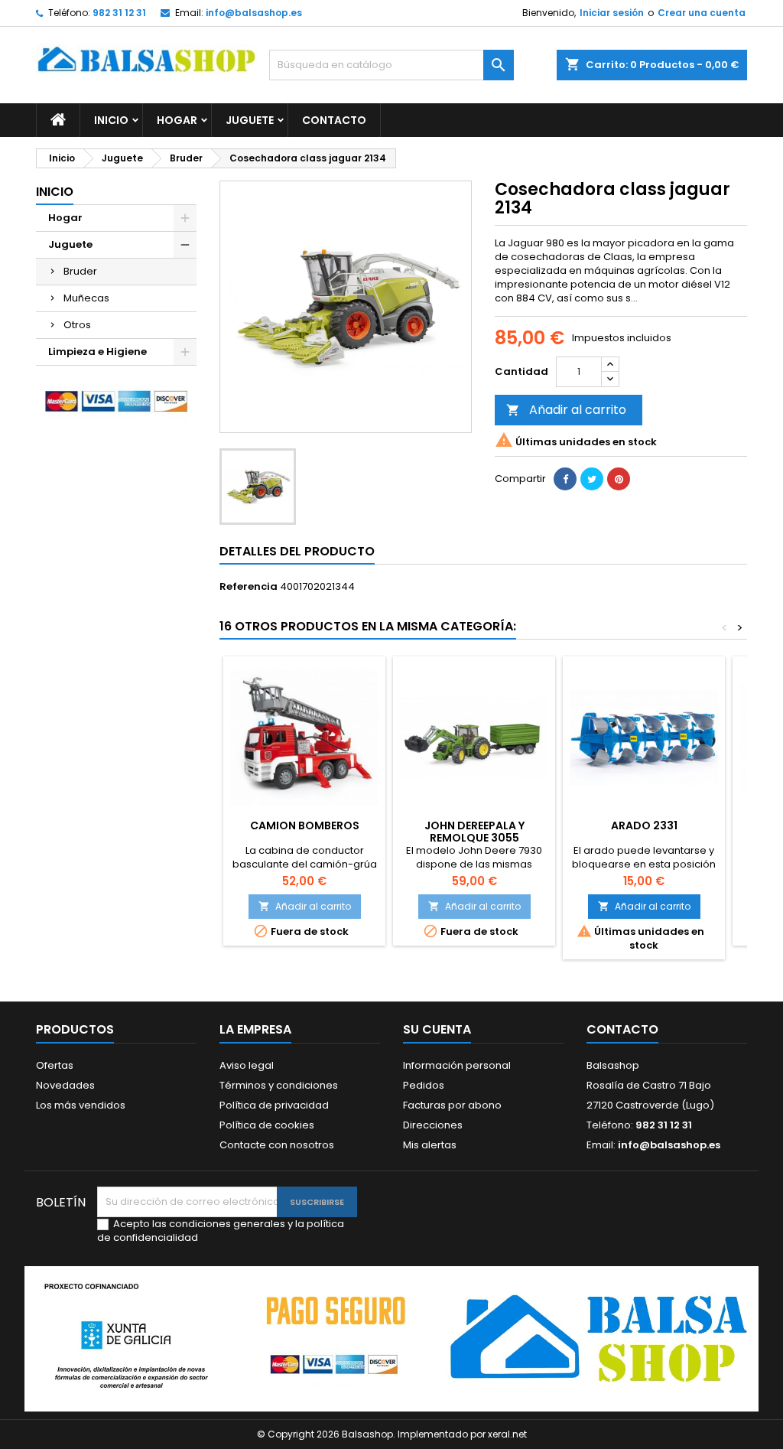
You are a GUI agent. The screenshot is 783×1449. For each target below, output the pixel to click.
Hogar (177, 120)
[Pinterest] (618, 478)
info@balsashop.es (254, 12)
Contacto (334, 120)
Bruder (80, 271)
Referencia (248, 587)
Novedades (65, 1085)
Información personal (457, 1065)
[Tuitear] (591, 478)
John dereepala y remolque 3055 (474, 831)
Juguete (250, 120)
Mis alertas (429, 1145)
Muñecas (86, 298)
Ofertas (54, 1065)
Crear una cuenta (702, 12)
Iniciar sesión (612, 12)
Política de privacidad (274, 1105)
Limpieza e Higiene (97, 351)
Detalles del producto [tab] (297, 551)
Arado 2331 (644, 825)
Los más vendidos (80, 1105)
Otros (77, 324)
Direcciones (433, 1125)
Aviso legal (246, 1065)
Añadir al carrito (566, 409)
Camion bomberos (304, 825)
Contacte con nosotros (276, 1145)
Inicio (111, 120)
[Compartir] (565, 478)
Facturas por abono (452, 1105)
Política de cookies (266, 1125)
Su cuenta (437, 1029)
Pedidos (423, 1085)
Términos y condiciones (278, 1085)
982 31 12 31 (119, 12)
